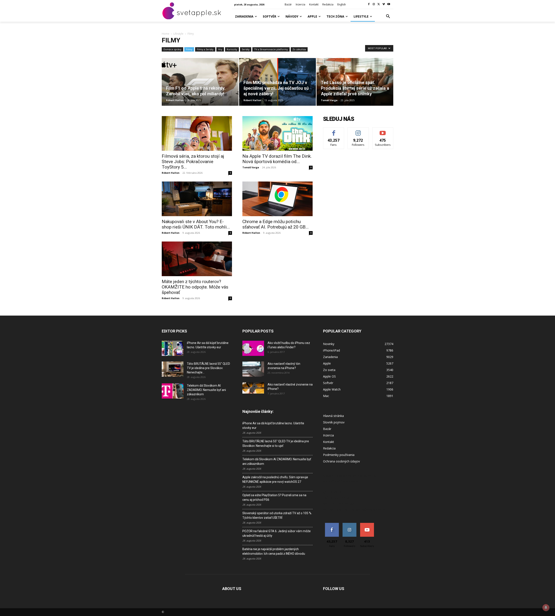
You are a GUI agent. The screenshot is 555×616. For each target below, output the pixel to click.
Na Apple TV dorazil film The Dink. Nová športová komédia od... (277, 159)
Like (333, 130)
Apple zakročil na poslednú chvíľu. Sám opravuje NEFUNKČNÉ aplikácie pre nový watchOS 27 (275, 479)
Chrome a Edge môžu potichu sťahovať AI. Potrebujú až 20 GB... (275, 224)
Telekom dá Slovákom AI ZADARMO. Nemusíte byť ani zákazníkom (206, 390)
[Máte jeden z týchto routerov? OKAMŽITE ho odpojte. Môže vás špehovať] (197, 259)
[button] (388, 16)
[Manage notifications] (545, 607)
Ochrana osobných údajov (341, 461)
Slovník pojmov (333, 422)
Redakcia (329, 448)
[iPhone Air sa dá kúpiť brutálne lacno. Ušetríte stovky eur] (172, 348)
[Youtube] (388, 4)
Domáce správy (172, 49)
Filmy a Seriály (205, 49)
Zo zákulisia (299, 49)
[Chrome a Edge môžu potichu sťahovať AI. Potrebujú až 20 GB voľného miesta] (277, 199)
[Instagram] (373, 4)
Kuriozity (232, 49)
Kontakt (328, 442)
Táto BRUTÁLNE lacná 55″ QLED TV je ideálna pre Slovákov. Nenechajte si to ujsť (275, 443)
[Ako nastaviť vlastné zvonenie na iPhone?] (253, 388)
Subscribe (383, 130)
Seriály (246, 49)
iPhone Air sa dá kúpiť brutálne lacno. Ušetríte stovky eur (273, 425)
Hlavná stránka (333, 416)
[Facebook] (368, 4)
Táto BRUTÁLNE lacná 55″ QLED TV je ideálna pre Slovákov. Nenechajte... (208, 368)
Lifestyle (178, 34)
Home (165, 34)
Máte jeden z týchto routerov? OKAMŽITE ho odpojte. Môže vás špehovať (195, 287)
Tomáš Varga (329, 100)
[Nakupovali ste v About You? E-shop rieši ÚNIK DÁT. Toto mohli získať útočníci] (197, 199)
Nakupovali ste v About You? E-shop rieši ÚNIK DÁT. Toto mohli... (196, 224)
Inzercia (328, 435)
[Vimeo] (383, 4)
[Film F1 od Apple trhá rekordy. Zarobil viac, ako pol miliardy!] (200, 82)
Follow (358, 130)
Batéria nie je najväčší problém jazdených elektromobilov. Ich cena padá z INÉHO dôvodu (273, 551)
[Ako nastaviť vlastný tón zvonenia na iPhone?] (253, 369)
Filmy (189, 49)
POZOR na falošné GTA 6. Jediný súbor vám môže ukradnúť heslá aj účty (276, 533)
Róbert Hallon (175, 100)
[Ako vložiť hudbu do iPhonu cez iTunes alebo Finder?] (253, 348)
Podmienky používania (338, 455)
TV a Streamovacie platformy (271, 49)
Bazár (327, 429)
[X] (378, 4)
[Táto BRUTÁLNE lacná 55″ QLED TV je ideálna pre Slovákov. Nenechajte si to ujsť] (172, 369)
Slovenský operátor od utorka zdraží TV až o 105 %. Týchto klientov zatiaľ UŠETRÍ (277, 515)
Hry (220, 49)
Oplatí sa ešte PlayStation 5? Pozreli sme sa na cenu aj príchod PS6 (274, 497)
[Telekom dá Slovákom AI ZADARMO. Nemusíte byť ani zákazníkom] (172, 391)
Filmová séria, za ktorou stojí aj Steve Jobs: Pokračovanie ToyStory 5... (193, 162)
